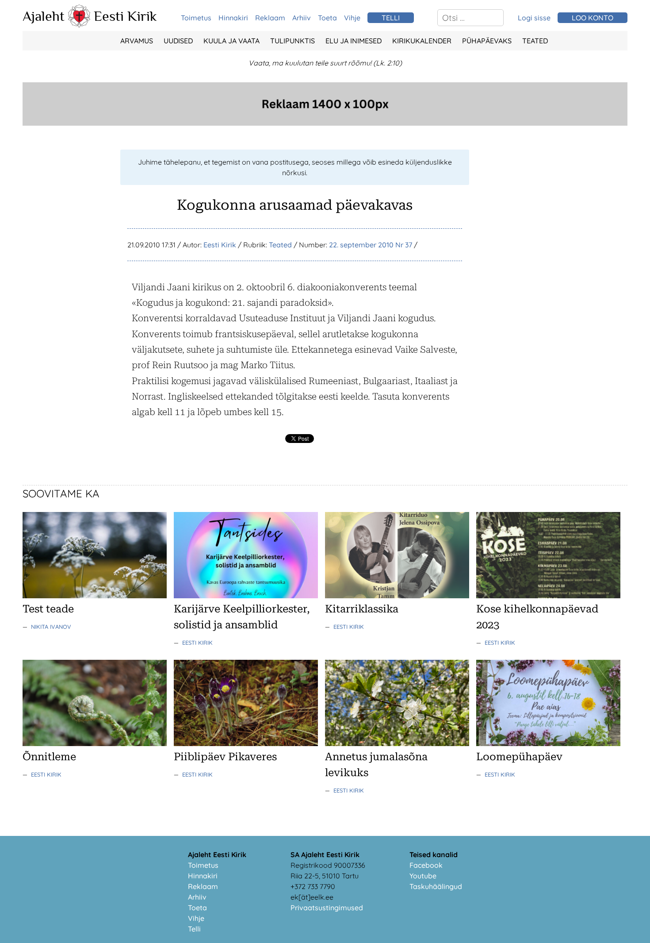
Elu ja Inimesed (353, 40)
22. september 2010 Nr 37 (370, 244)
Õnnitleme (49, 757)
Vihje (352, 17)
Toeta (327, 17)
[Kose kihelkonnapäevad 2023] (548, 595)
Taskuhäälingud (435, 886)
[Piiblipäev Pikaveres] (246, 743)
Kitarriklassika (361, 609)
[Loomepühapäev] (548, 743)
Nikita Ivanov (51, 626)
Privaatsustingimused (327, 907)
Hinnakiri (233, 17)
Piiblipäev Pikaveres (225, 757)
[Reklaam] (325, 123)
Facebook (426, 865)
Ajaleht (44, 16)
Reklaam (270, 17)
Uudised (178, 40)
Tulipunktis (292, 40)
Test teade (48, 609)
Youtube (422, 875)
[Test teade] (95, 595)
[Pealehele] (79, 24)
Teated (535, 40)
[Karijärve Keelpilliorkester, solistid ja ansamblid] (246, 595)
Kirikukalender (421, 40)
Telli (194, 928)
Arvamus (136, 40)
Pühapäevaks (487, 40)
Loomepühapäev (519, 757)
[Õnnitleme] (95, 743)
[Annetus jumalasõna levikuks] (397, 743)
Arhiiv (301, 17)
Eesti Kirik (125, 16)
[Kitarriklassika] (397, 595)
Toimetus (196, 17)
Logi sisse (534, 17)
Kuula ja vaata (231, 40)
